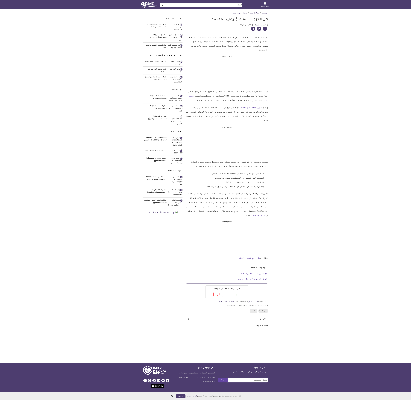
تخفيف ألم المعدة (257, 216)
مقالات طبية (254, 13)
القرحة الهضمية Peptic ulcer (156, 150)
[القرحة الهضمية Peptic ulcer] (175, 151)
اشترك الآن (223, 380)
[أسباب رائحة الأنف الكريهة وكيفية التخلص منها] (175, 27)
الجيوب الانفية (263, 311)
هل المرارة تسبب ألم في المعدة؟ (253, 274)
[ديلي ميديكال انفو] (149, 5)
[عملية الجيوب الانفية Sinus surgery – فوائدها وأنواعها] (175, 181)
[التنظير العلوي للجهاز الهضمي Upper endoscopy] (175, 203)
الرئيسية (264, 13)
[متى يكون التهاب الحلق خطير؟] (175, 62)
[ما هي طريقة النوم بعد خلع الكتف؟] (175, 70)
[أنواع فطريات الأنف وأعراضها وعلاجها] (175, 46)
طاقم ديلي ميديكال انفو (226, 302)
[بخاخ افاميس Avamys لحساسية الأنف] (175, 109)
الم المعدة (253, 311)
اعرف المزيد (192, 396)
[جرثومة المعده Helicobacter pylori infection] (175, 161)
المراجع (263, 319)
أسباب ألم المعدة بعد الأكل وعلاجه (252, 279)
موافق (180, 396)
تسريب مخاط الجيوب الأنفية (251, 108)
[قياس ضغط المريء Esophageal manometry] (175, 192)
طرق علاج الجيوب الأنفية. (249, 258)
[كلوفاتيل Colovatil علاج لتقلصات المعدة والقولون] (175, 120)
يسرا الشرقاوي (253, 302)
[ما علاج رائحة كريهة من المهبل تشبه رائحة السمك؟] (175, 80)
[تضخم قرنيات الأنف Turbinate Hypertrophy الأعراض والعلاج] (175, 142)
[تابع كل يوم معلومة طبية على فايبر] (162, 212)
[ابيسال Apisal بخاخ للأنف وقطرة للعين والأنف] (175, 98)
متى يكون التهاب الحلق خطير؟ (156, 61)
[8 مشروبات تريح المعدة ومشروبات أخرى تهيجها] (175, 37)
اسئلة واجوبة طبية (240, 13)
